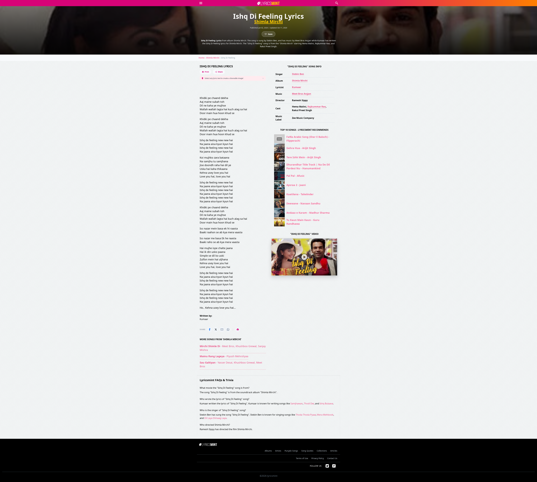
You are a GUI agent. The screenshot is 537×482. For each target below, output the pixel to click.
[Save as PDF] (237, 329)
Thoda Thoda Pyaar (306, 414)
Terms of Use (302, 458)
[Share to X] (215, 329)
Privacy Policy (317, 458)
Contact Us (332, 458)
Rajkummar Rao (317, 106)
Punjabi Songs (291, 450)
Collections (322, 450)
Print (207, 72)
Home (201, 57)
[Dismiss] (263, 78)
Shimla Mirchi (268, 22)
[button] (201, 3)
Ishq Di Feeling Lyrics (216, 66)
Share (220, 72)
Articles (333, 450)
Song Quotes (307, 450)
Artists (278, 450)
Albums (268, 450)
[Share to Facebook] (209, 329)
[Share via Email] (221, 329)
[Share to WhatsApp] (228, 329)
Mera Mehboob (325, 414)
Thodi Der (309, 403)
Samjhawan (296, 403)
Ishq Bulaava (326, 403)
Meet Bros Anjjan (301, 93)
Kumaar (296, 87)
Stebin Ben (298, 74)
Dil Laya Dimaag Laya (215, 418)
